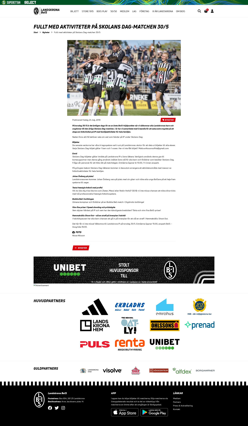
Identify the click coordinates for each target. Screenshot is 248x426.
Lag (134, 11)
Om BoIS (180, 11)
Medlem (124, 11)
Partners (177, 402)
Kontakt (176, 409)
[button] (199, 11)
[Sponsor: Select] (30, 2)
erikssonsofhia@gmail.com (156, 148)
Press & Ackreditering (183, 405)
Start (36, 32)
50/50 (113, 11)
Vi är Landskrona (162, 11)
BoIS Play (102, 11)
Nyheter (46, 32)
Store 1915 (88, 11)
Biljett (74, 11)
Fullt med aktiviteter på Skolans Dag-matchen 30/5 (77, 32)
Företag (144, 11)
